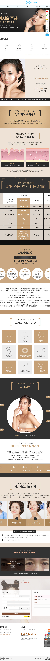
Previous (45, 570)
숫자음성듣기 (22, 608)
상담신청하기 (15, 613)
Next (48, 570)
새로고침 (27, 608)
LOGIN (13, 566)
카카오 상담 (26, 616)
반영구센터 (38, 6)
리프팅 (8, 6)
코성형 (28, 6)
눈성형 (18, 6)
